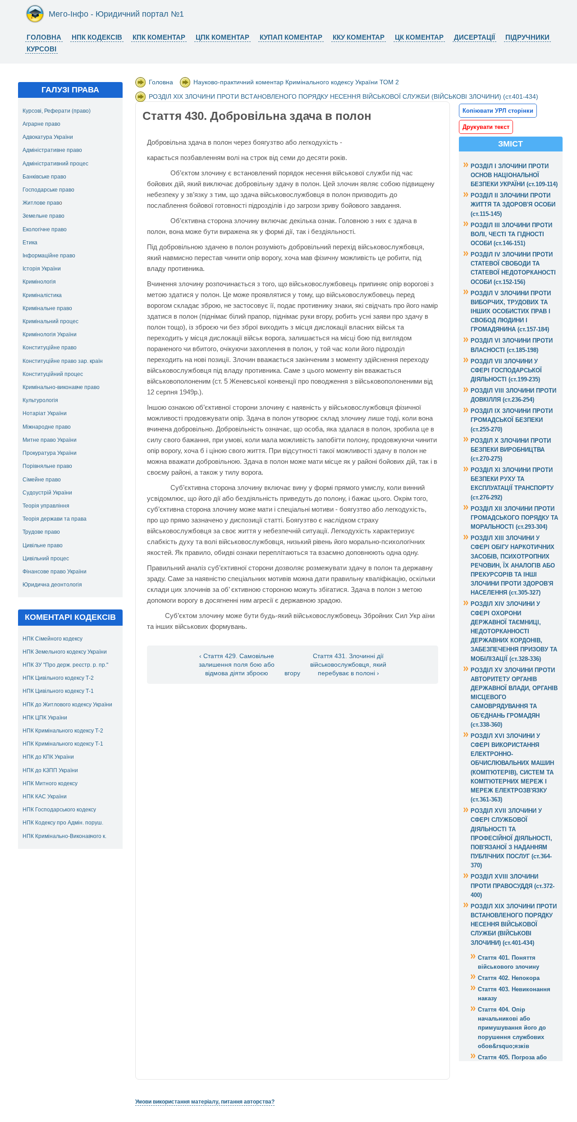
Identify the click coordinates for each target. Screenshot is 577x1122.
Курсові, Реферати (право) (57, 111)
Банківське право (44, 177)
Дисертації (474, 37)
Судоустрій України (47, 493)
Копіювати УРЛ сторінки (498, 110)
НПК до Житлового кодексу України (67, 704)
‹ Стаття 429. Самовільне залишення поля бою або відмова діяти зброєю (237, 665)
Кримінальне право (47, 308)
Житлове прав (41, 203)
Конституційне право (50, 347)
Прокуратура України (50, 453)
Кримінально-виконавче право (61, 387)
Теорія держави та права (55, 519)
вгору (292, 673)
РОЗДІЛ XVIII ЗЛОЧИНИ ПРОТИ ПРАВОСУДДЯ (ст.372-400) (512, 885)
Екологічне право (45, 229)
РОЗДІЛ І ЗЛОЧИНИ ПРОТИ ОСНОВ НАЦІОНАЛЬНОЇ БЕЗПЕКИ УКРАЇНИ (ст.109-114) (514, 175)
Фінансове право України (55, 571)
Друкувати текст (486, 127)
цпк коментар (222, 37)
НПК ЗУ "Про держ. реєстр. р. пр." (65, 665)
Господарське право (48, 190)
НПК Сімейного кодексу (52, 639)
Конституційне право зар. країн (63, 361)
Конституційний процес (53, 374)
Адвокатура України (48, 137)
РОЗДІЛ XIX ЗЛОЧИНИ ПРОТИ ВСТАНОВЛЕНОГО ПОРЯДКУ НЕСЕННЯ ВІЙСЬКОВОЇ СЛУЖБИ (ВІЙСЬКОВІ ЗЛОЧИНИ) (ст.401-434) (343, 96)
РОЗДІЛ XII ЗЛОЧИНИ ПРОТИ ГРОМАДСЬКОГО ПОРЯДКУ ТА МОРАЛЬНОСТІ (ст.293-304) (514, 517)
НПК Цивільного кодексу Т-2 (58, 678)
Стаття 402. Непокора (509, 978)
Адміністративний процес (55, 163)
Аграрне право (41, 124)
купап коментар (291, 37)
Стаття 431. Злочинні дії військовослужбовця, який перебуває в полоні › (348, 665)
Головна (44, 37)
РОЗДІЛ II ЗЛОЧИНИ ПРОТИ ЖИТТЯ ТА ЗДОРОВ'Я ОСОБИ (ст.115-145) (513, 204)
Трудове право (41, 532)
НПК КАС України (45, 796)
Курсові (41, 49)
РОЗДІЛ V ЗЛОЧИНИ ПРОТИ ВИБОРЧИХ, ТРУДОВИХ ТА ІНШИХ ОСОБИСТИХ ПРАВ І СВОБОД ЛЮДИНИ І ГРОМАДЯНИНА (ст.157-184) (511, 311)
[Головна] (35, 21)
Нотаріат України (45, 413)
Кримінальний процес (50, 321)
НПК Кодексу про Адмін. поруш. (63, 823)
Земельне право (43, 216)
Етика (30, 242)
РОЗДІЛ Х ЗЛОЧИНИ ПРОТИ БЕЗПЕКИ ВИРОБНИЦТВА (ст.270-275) (511, 449)
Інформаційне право (49, 255)
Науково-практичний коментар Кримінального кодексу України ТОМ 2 (296, 82)
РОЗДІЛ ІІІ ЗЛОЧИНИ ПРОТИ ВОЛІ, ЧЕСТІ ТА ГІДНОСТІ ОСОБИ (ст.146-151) (511, 234)
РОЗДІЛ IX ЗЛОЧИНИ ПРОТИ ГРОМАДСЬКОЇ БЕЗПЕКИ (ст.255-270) (512, 420)
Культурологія (40, 400)
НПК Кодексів (97, 37)
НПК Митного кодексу (50, 783)
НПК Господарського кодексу (59, 809)
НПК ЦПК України (45, 717)
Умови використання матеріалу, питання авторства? (205, 1102)
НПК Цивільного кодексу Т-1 (58, 691)
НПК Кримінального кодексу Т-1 (63, 744)
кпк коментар (159, 37)
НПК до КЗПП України (50, 770)
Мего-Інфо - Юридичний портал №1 (116, 13)
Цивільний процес (46, 558)
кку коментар (359, 37)
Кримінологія (39, 282)
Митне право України (50, 440)
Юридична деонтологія (52, 585)
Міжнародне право (47, 427)
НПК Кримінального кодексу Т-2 (63, 731)
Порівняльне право (47, 466)
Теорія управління (46, 506)
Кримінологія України (50, 334)
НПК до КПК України (48, 757)
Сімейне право (42, 479)
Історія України (42, 269)
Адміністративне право (52, 150)
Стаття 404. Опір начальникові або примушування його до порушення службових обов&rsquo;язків (512, 1027)
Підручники (527, 37)
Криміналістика (42, 295)
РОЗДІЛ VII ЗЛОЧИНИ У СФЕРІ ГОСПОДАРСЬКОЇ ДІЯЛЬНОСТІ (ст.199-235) (506, 370)
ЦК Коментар (419, 37)
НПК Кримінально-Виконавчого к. (64, 836)
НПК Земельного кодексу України (65, 652)
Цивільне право (43, 545)
